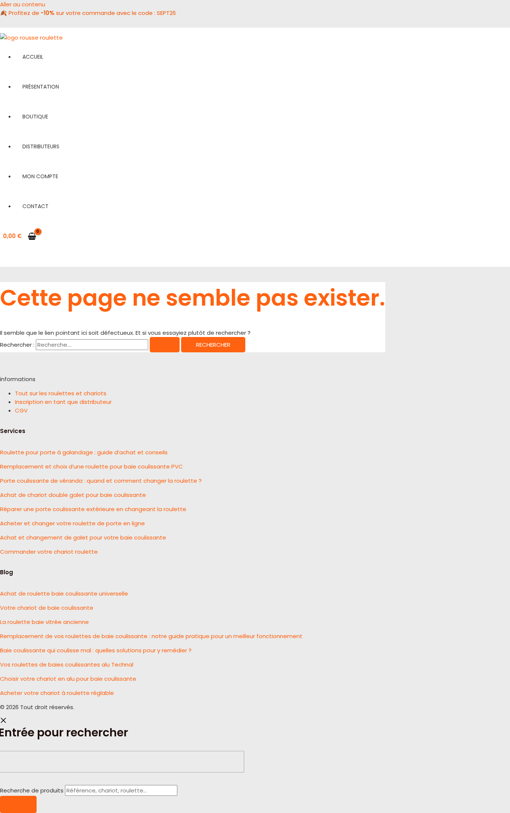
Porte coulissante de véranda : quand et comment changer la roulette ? (101, 481)
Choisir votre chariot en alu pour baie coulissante (68, 679)
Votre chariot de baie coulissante (46, 608)
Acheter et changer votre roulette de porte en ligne (72, 523)
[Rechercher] (18, 804)
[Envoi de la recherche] (165, 344)
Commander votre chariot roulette (49, 552)
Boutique (35, 116)
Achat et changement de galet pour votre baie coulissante (83, 537)
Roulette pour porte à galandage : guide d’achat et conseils (84, 452)
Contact (35, 206)
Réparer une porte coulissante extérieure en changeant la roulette (93, 509)
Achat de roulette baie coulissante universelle (64, 593)
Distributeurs (40, 146)
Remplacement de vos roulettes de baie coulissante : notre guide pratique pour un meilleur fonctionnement (151, 636)
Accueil (32, 57)
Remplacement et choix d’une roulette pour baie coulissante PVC (91, 466)
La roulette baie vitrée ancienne (44, 622)
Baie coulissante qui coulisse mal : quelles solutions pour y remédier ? (96, 650)
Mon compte (40, 176)
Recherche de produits (32, 790)
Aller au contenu (22, 4)
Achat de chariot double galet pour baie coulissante (73, 495)
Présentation (40, 86)
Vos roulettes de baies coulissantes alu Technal (66, 664)
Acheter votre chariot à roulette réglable (57, 693)
